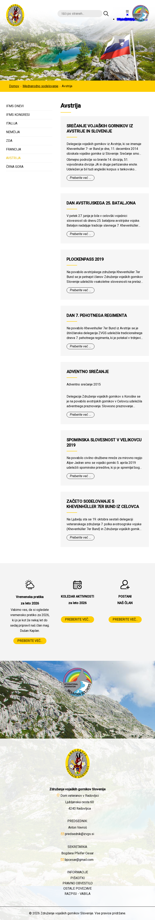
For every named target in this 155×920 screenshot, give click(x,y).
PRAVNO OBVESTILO (78, 883)
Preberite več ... (80, 178)
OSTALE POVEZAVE (77, 888)
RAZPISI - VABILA (77, 894)
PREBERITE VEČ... (29, 641)
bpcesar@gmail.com (79, 860)
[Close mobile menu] (127, 15)
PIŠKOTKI (77, 878)
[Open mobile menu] (127, 11)
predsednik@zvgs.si (79, 834)
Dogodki (123, 19)
